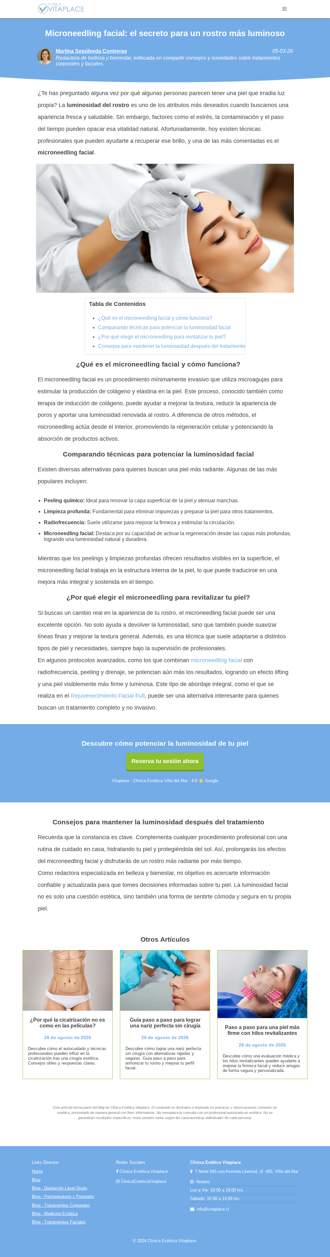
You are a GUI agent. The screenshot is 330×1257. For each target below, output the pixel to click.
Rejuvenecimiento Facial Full (108, 695)
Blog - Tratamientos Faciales (59, 1222)
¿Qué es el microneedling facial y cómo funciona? (155, 318)
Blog (36, 1179)
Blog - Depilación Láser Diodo (59, 1188)
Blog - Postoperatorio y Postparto (63, 1196)
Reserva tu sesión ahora (165, 761)
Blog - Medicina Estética (55, 1213)
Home (37, 1171)
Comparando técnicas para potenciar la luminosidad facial (164, 327)
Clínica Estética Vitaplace (143, 1171)
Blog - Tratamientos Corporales (61, 1205)
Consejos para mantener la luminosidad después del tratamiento (171, 346)
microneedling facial (216, 660)
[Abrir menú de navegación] (284, 9)
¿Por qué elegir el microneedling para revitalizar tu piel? (162, 336)
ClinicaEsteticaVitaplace (143, 1181)
